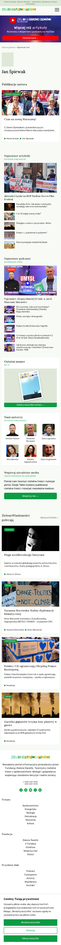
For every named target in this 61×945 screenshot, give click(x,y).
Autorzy (31, 878)
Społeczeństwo (30, 805)
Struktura (30, 847)
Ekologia (30, 812)
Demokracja (31, 816)
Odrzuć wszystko (30, 938)
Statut (30, 854)
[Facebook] (21, 790)
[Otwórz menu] (56, 10)
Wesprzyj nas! (30, 851)
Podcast (30, 871)
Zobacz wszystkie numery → (30, 405)
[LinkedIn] (40, 790)
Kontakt (30, 885)
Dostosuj (30, 930)
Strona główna (8, 47)
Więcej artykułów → (49, 517)
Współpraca (30, 881)
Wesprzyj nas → (30, 496)
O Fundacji (30, 843)
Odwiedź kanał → (31, 38)
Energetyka (30, 809)
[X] (35, 790)
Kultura (30, 823)
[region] (30, 919)
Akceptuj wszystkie (30, 922)
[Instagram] (25, 790)
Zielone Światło (30, 840)
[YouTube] (30, 790)
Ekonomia (31, 820)
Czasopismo (30, 874)
